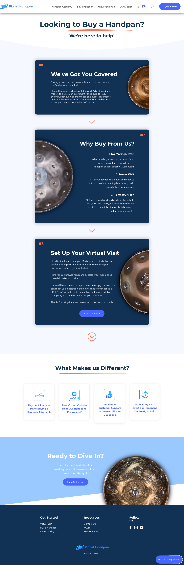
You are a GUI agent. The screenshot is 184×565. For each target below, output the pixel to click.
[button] (138, 6)
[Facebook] (130, 527)
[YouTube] (141, 527)
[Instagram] (136, 527)
